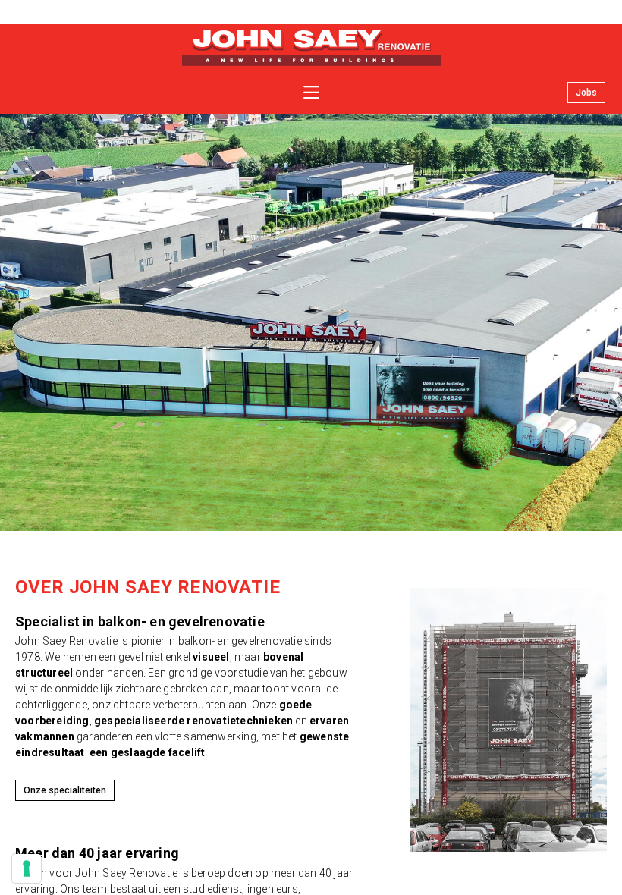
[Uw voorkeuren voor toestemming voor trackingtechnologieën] (26, 868)
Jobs (586, 92)
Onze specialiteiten (65, 790)
